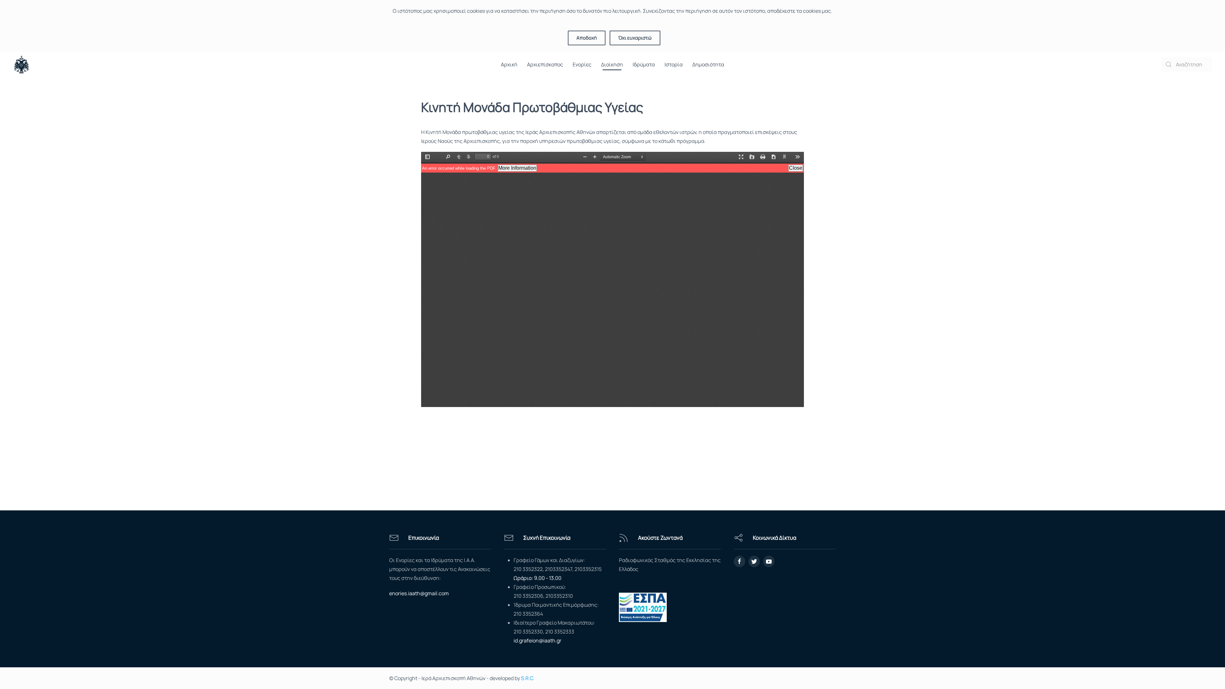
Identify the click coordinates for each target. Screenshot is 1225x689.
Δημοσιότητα (708, 64)
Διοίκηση (612, 64)
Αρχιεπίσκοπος (545, 64)
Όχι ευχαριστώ (635, 37)
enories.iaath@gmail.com (419, 593)
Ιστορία (673, 64)
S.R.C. (527, 678)
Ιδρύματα (644, 64)
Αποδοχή (586, 37)
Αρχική (509, 64)
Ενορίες (582, 64)
